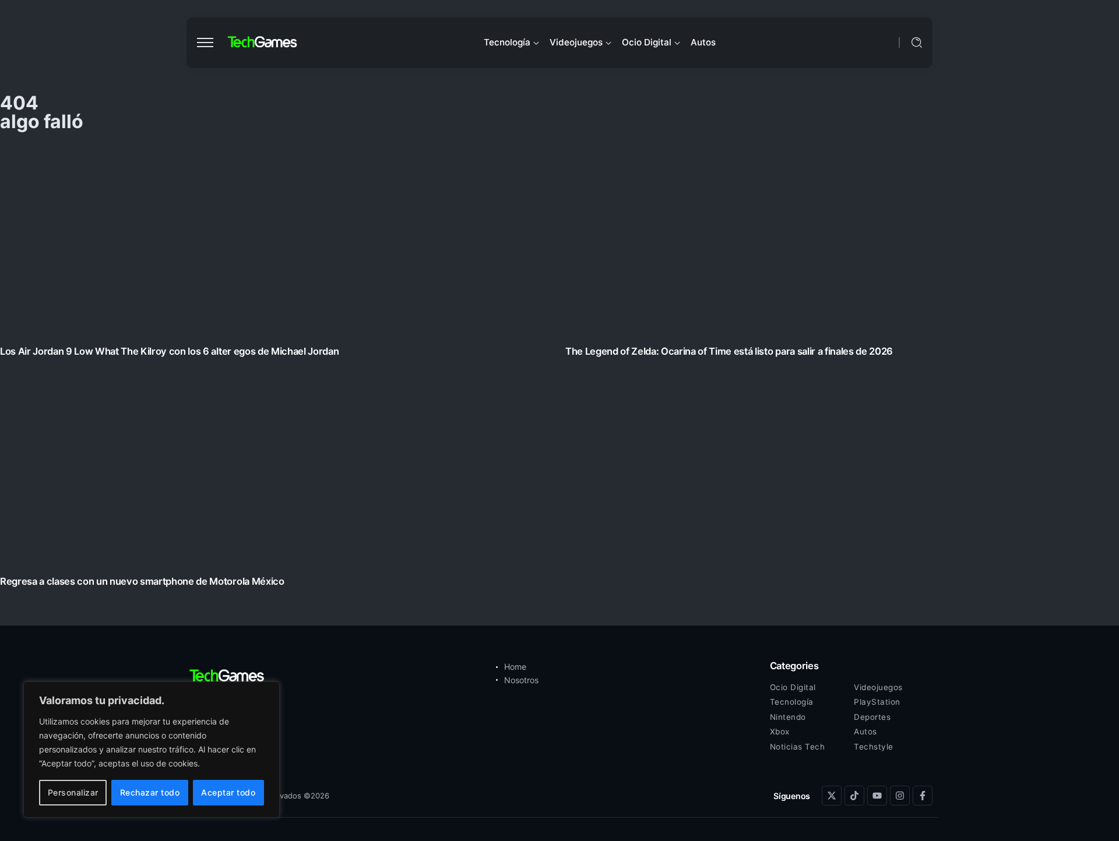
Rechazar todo (150, 792)
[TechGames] (263, 42)
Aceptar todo (228, 792)
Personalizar (73, 792)
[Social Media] (832, 795)
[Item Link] (559, 369)
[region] (151, 749)
